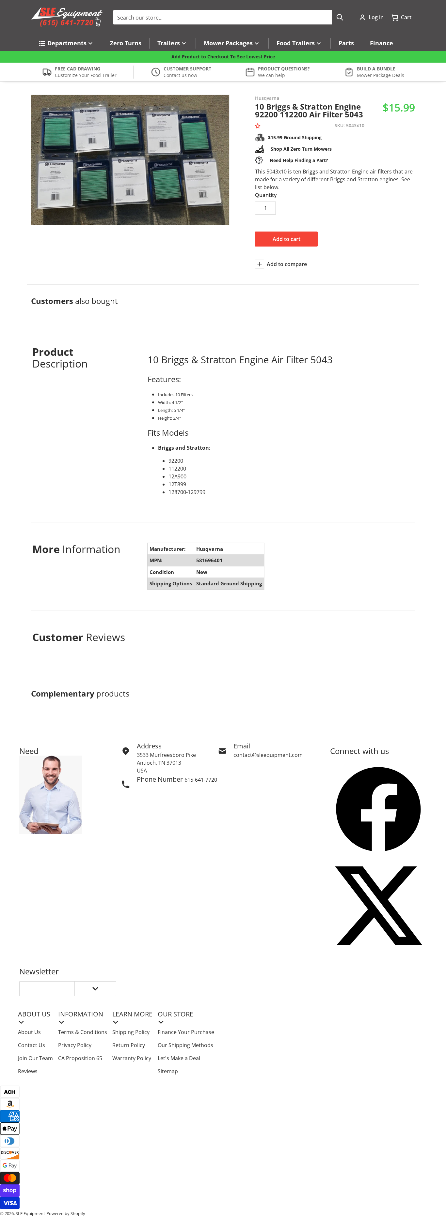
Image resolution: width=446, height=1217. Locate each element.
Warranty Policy (131, 1058)
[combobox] (230, 17)
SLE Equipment (30, 1213)
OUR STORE (175, 1014)
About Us (29, 1032)
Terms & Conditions (82, 1032)
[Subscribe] (95, 988)
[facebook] (378, 809)
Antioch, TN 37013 (159, 762)
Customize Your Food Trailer (86, 75)
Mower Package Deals (380, 75)
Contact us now (180, 75)
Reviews (28, 1071)
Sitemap (168, 1071)
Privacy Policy (74, 1045)
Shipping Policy (131, 1032)
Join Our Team (35, 1058)
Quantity (266, 195)
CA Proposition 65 (80, 1058)
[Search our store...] (340, 17)
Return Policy (128, 1045)
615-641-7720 (200, 779)
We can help (271, 75)
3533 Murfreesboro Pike (166, 755)
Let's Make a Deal (179, 1058)
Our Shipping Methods (185, 1045)
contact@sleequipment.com (268, 755)
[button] (259, 126)
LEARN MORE (132, 1014)
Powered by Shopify (65, 1213)
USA (142, 770)
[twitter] (378, 905)
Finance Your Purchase (186, 1032)
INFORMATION (80, 1014)
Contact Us (31, 1045)
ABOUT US (34, 1014)
